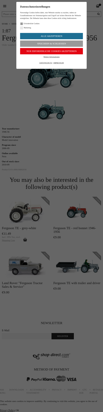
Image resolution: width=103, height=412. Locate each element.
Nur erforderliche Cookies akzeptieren (52, 51)
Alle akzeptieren (51, 36)
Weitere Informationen (51, 57)
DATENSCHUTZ (45, 63)
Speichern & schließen (51, 43)
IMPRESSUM (59, 63)
